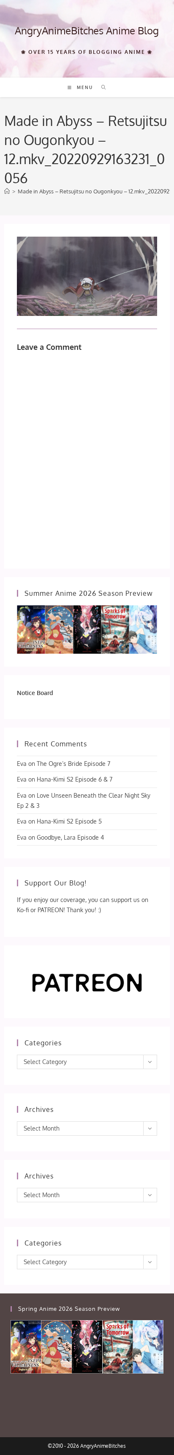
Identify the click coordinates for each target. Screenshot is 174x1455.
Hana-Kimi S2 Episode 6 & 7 (74, 779)
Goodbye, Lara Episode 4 (70, 837)
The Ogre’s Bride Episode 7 (73, 763)
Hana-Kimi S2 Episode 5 (69, 821)
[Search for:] (100, 87)
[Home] (7, 191)
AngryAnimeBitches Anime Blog (87, 30)
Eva (22, 763)
